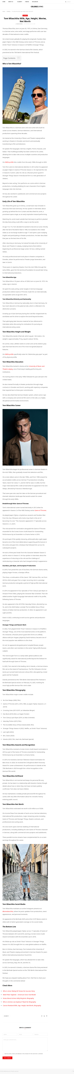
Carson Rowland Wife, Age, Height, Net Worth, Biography (22, 1005)
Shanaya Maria (19, 23)
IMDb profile (9, 162)
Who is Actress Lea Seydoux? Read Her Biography (19, 1002)
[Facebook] (42, 1016)
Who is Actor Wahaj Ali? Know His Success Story (19, 991)
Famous (27, 1)
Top (73, 1071)
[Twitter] (44, 1016)
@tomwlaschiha (8, 911)
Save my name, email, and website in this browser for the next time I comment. (23, 1053)
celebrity (6, 1016)
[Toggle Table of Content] (18, 58)
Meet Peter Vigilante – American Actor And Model (19, 995)
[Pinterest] (47, 1016)
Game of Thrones (40, 510)
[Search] (65, 1)
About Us (10, 1)
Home (4, 1)
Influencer (35, 1)
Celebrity (19, 1)
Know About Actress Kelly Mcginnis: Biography (18, 998)
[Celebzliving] (37, 7)
